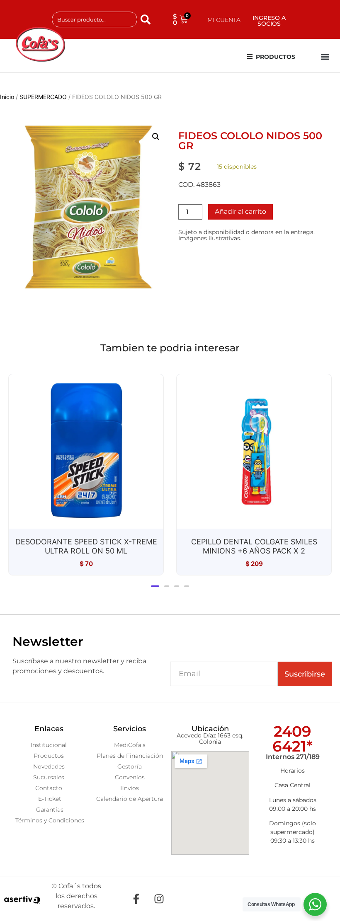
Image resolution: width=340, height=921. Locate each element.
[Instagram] (158, 899)
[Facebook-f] (136, 899)
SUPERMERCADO (43, 96)
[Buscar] (147, 19)
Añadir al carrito (240, 211)
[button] (325, 57)
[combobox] (94, 19)
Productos (275, 56)
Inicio (7, 96)
